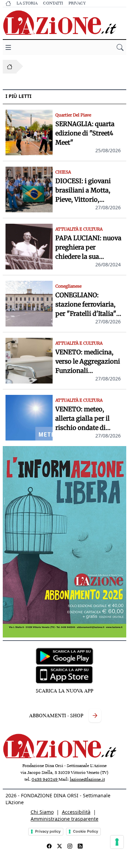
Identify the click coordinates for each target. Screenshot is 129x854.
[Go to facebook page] (49, 846)
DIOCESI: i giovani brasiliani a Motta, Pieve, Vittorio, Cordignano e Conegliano (83, 190)
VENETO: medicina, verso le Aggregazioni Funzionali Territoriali (87, 361)
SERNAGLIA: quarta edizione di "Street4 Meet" (85, 133)
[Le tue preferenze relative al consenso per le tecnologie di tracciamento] (116, 842)
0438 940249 (45, 779)
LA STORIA (27, 3)
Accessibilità (76, 812)
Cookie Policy (85, 831)
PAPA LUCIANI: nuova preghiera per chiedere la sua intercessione (88, 247)
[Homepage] (10, 67)
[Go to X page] (59, 846)
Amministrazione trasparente (64, 819)
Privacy (77, 3)
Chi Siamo (42, 812)
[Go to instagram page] (70, 846)
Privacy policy (48, 831)
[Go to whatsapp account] (80, 846)
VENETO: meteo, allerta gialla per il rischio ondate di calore (82, 418)
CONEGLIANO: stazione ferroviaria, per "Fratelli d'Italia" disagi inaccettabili (85, 304)
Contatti (53, 3)
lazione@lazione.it (87, 779)
